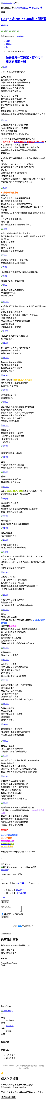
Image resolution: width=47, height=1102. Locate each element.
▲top (3, 897)
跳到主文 (5, 25)
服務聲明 (26, 1068)
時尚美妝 (21, 36)
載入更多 (5, 902)
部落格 (9, 44)
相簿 (8, 41)
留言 (24, 883)
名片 (8, 47)
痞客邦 (19, 883)
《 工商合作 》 (22, 893)
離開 (13, 1097)
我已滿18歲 (6, 1097)
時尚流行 (20, 890)
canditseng (5, 870)
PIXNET (11, 1066)
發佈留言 (5, 917)
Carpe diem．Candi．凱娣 (23, 19)
